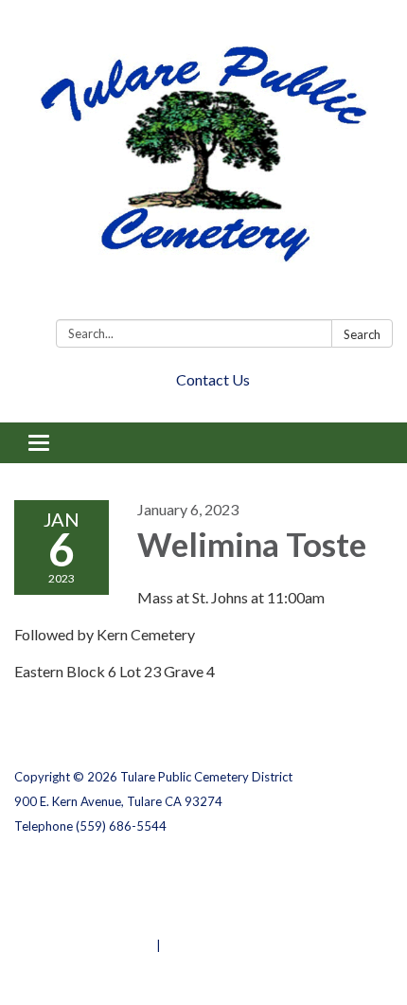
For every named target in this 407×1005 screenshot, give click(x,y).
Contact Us (213, 379)
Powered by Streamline (83, 945)
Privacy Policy (55, 871)
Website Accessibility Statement (114, 920)
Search (362, 334)
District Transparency (80, 896)
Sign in (184, 945)
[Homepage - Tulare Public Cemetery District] (203, 163)
